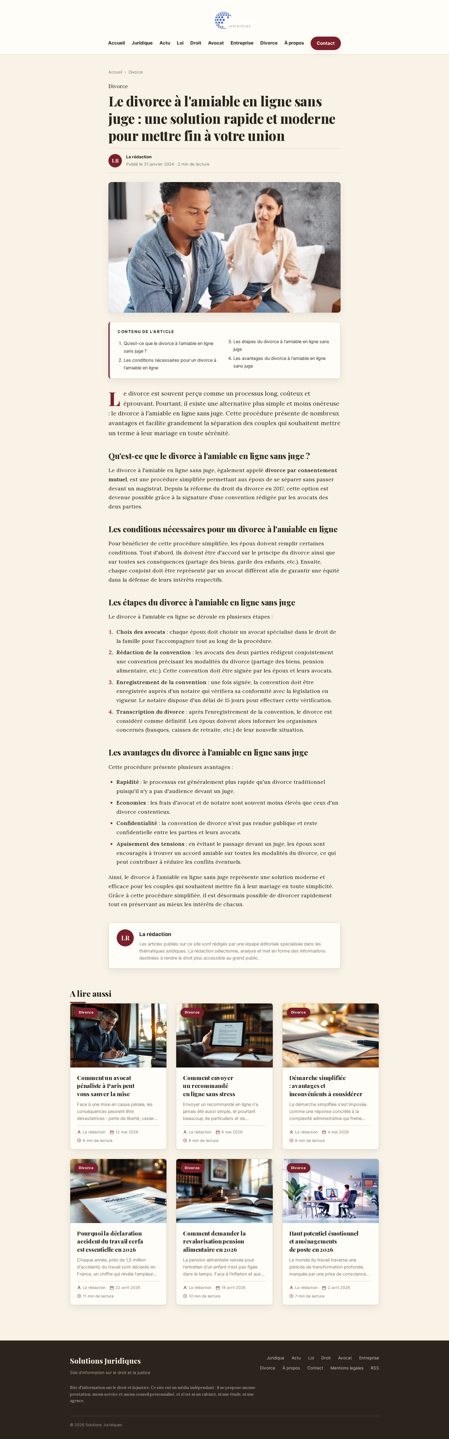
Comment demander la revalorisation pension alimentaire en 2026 (214, 1241)
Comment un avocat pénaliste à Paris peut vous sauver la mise (105, 1085)
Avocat (216, 43)
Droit (195, 43)
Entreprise (242, 43)
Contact (326, 43)
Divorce (269, 43)
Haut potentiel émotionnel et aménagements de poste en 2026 (324, 1241)
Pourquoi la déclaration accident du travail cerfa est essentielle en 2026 (110, 1241)
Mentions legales (346, 1367)
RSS (375, 1367)
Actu (164, 43)
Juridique (142, 43)
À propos (294, 43)
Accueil (116, 43)
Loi (180, 43)
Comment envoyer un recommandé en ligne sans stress (209, 1085)
